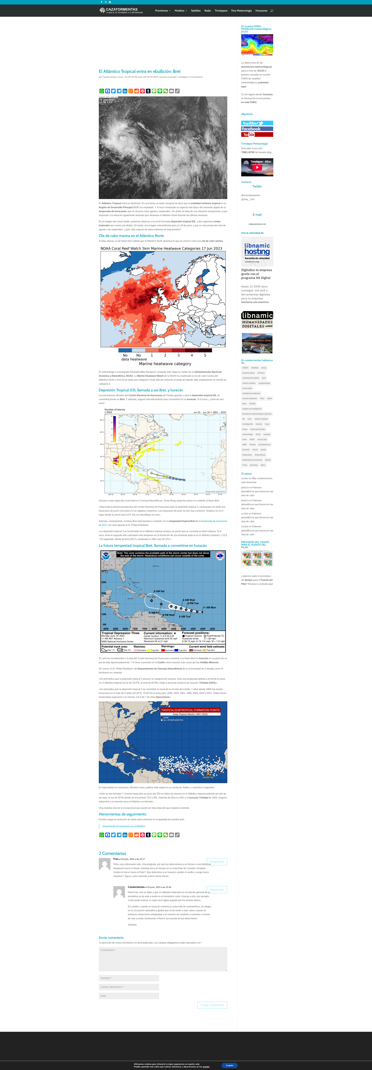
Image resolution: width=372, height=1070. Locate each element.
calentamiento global (250, 378)
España (252, 404)
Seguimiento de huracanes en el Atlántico (123, 826)
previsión (246, 450)
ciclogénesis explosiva (251, 393)
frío (243, 419)
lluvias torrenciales (257, 429)
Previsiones (161, 11)
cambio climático (249, 383)
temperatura (247, 455)
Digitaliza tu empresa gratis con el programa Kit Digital (256, 274)
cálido (269, 398)
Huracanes (261, 11)
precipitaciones (265, 445)
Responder (217, 861)
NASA (258, 434)
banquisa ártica (248, 373)
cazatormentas (264, 383)
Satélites (196, 11)
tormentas (254, 465)
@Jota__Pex (248, 199)
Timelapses (221, 11)
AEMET (245, 368)
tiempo (268, 460)
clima (262, 398)
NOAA (252, 439)
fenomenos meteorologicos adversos (257, 414)
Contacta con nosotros (255, 302)
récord (255, 450)
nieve (244, 439)
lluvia (267, 424)
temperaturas (260, 455)
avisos (263, 368)
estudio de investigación (252, 409)
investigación (247, 424)
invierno (259, 424)
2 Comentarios (196, 77)
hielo (250, 419)
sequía (263, 450)
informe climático (261, 419)
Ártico (263, 465)
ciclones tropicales (249, 398)
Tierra (244, 465)
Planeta (253, 445)
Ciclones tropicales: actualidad (173, 77)
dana (244, 404)
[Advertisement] (163, 46)
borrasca (260, 373)
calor (264, 378)
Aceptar (229, 1065)
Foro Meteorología (241, 11)
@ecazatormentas (250, 195)
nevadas (266, 434)
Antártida (254, 368)
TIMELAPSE (248, 152)
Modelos (179, 11)
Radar (207, 11)
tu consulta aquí (265, 584)
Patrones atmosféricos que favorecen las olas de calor (257, 491)
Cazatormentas (109, 77)
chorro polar (247, 388)
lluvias (244, 429)
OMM (244, 445)
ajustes (206, 1066)
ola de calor (262, 439)
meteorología (247, 434)
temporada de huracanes (252, 460)
